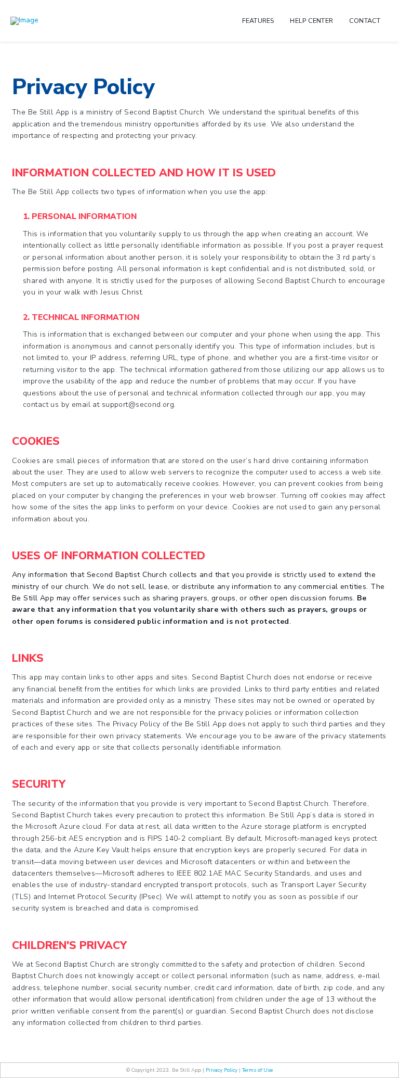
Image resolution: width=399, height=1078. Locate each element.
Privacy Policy (221, 1070)
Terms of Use (257, 1070)
